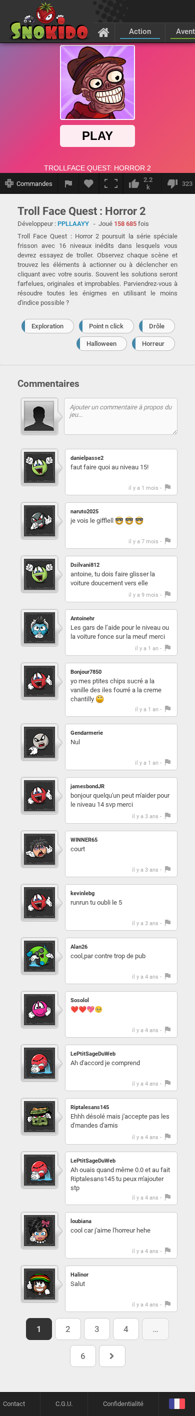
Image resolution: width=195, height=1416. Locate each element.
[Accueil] (104, 32)
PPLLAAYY (73, 223)
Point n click (106, 326)
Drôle (156, 326)
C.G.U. (64, 1404)
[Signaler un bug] (68, 183)
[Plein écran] (111, 183)
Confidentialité (123, 1404)
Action (140, 31)
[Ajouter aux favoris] (89, 183)
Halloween (101, 343)
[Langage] (176, 1404)
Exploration (48, 326)
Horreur (153, 343)
